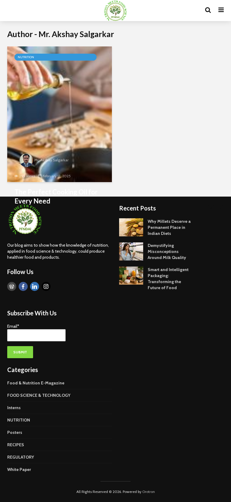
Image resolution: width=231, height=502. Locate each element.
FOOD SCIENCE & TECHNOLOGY (38, 395)
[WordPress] (11, 286)
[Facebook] (23, 286)
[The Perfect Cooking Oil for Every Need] (59, 114)
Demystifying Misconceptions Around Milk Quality (167, 251)
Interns (14, 407)
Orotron (148, 491)
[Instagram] (46, 286)
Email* (13, 326)
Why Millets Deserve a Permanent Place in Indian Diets (169, 227)
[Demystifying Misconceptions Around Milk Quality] (131, 251)
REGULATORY (20, 457)
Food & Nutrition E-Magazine (35, 383)
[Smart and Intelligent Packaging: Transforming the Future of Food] (131, 275)
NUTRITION (26, 57)
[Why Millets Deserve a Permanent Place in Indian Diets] (131, 226)
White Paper (19, 469)
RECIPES (15, 444)
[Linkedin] (34, 286)
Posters (14, 432)
